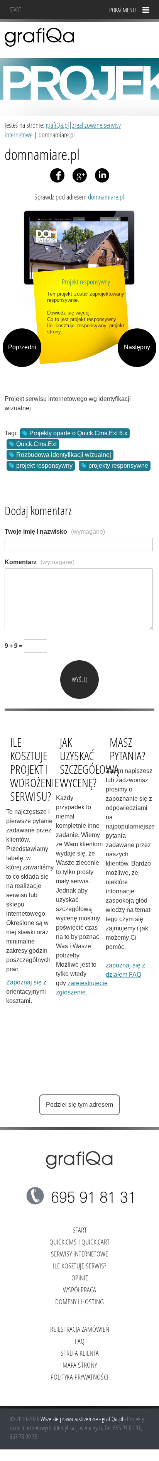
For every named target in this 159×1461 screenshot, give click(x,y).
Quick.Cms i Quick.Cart (79, 1241)
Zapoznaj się (24, 982)
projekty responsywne (118, 465)
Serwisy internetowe (79, 1253)
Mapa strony (80, 1365)
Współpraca (79, 1289)
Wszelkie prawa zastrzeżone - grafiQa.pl (82, 1418)
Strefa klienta (80, 1353)
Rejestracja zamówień (79, 1329)
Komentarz (39, 562)
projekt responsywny (44, 465)
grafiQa (39, 36)
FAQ (80, 1341)
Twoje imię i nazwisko (55, 531)
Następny (137, 347)
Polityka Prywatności (79, 1377)
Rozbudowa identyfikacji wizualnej (63, 454)
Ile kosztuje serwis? (79, 1265)
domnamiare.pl (106, 196)
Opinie (79, 1277)
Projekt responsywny (86, 281)
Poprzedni (22, 347)
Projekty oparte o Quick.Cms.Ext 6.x (78, 433)
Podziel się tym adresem (79, 1104)
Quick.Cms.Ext (36, 444)
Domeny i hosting (79, 1301)
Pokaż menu (122, 10)
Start (15, 9)
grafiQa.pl (57, 125)
